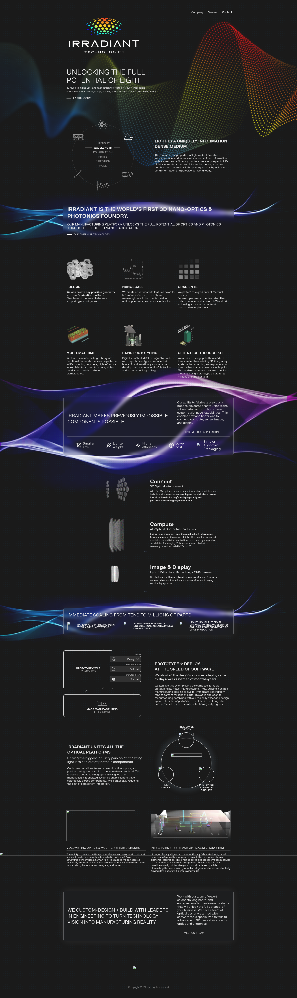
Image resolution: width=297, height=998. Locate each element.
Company (197, 12)
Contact (227, 12)
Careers (212, 12)
